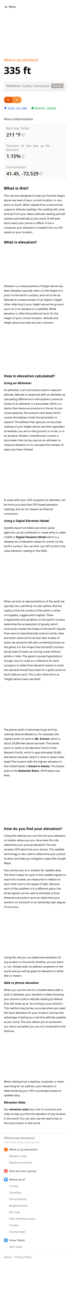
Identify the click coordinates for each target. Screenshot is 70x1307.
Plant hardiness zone (22, 1219)
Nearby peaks (45, 108)
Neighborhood (18, 1205)
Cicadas (14, 1225)
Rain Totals (15, 1247)
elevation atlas (19, 1109)
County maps (17, 1232)
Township (15, 1192)
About (7, 1257)
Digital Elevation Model (31, 537)
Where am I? (17, 1179)
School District (18, 1199)
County (13, 1186)
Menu (12, 7)
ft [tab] (8, 100)
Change (57, 85)
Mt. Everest (42, 739)
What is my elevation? (21, 60)
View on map (17, 108)
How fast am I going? (23, 1171)
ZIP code (14, 1212)
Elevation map (18, 1156)
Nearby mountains (20, 1162)
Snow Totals (17, 1240)
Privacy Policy (23, 1257)
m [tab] (17, 100)
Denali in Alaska (39, 766)
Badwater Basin (28, 771)
